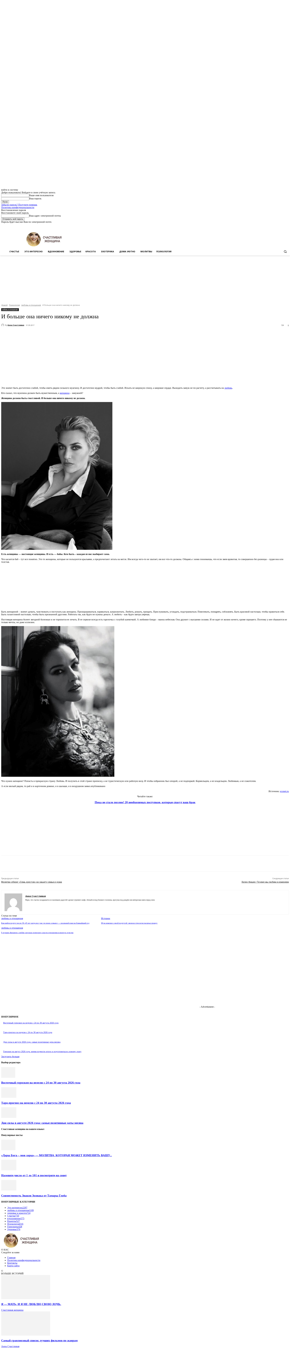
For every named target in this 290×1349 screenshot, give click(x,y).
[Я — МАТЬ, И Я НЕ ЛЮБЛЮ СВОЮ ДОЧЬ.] (25, 1298)
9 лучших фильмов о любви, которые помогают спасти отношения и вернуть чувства (37, 932)
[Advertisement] (145, 278)
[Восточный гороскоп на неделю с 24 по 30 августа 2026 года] (8, 1077)
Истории (105, 918)
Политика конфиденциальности (17, 207)
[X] (278, 225)
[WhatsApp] (67, 333)
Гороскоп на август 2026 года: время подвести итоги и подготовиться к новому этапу (42, 1051)
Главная (11, 1257)
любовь (228, 388)
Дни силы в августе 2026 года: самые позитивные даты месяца (31, 1042)
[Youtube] (287, 225)
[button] (285, 251)
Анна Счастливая (16, 325)
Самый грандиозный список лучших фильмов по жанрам (39, 1340)
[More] (78, 333)
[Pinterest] (57, 333)
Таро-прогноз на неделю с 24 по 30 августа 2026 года (27, 1032)
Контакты (12, 1263)
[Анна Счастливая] (3, 325)
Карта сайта (13, 1265)
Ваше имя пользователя (41, 195)
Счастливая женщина (12, 1310)
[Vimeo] (283, 225)
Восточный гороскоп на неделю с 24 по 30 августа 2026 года (30, 1023)
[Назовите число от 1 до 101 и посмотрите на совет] (8, 1169)
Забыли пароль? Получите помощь (19, 204)
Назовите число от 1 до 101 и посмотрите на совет (34, 1175)
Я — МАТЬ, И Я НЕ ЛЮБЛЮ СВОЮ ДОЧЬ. (31, 1304)
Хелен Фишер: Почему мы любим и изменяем (265, 882)
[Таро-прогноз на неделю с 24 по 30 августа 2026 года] (8, 1097)
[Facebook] (270, 225)
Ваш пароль (35, 198)
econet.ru (284, 791)
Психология (14, 305)
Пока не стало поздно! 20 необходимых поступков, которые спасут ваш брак (145, 802)
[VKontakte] (37, 904)
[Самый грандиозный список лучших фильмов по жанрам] (25, 1334)
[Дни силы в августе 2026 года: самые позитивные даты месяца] (8, 1117)
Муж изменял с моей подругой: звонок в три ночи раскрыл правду (129, 923)
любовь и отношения (31, 305)
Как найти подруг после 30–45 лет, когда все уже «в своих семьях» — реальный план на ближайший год (45, 923)
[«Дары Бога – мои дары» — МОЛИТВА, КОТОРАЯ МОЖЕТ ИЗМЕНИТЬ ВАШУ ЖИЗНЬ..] (8, 1149)
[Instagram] (274, 225)
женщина (64, 393)
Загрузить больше (10, 1056)
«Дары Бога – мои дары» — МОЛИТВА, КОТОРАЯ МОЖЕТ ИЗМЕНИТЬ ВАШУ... (56, 1155)
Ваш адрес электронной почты (45, 215)
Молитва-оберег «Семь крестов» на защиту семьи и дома (31, 882)
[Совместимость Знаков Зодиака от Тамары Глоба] (8, 1189)
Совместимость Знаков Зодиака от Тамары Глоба (34, 1195)
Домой (4, 305)
